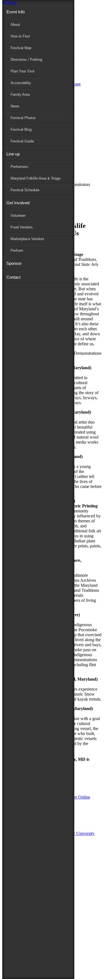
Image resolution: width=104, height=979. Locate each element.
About (15, 24)
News (15, 106)
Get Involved (17, 202)
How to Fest (20, 36)
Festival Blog (21, 129)
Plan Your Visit (22, 71)
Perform (17, 250)
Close (11, 2)
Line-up (13, 154)
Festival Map (21, 48)
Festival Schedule (25, 190)
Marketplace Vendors (27, 239)
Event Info (15, 11)
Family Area (20, 94)
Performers (19, 167)
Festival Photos (23, 118)
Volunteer (18, 215)
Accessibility (21, 83)
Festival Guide (22, 141)
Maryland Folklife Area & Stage (35, 178)
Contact (13, 277)
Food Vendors (22, 227)
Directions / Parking (26, 59)
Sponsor (14, 263)
